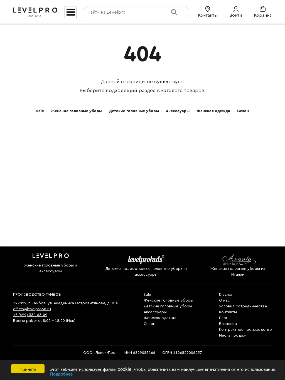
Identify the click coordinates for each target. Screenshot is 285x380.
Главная (226, 295)
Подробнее (61, 373)
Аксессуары (178, 111)
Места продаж (232, 335)
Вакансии (228, 324)
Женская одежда (213, 111)
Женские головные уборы (76, 111)
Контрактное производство (245, 330)
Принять (27, 368)
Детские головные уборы (134, 111)
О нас (224, 300)
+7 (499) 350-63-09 (30, 315)
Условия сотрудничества (243, 306)
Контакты (228, 312)
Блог (223, 318)
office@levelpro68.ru (32, 309)
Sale (40, 111)
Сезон (243, 111)
